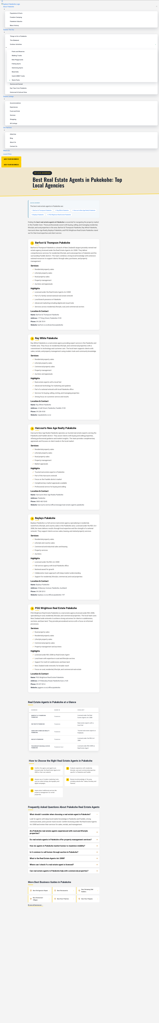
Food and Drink (15, 111)
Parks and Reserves (18, 51)
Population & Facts (16, 13)
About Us (13, 142)
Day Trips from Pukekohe (18, 88)
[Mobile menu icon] (79, 1)
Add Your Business (11, 159)
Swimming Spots (17, 68)
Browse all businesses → (35, 905)
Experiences (14, 107)
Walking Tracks (17, 55)
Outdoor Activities (16, 44)
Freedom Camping (16, 17)
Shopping (13, 119)
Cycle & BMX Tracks (18, 76)
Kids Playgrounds (17, 60)
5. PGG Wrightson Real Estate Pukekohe (59, 214)
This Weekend (14, 40)
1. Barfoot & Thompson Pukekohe (42, 210)
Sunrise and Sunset (16, 84)
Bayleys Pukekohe (37, 739)
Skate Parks (16, 80)
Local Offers (7, 154)
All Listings (13, 123)
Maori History (14, 25)
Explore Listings (8, 96)
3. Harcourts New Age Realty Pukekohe (84, 210)
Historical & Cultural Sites (18, 92)
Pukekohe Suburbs (16, 21)
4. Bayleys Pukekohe (38, 214)
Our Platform (7, 127)
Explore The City (8, 30)
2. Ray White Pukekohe (62, 210)
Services (12, 115)
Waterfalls (15, 72)
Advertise (13, 134)
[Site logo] (10, 4)
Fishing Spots (16, 64)
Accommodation (15, 103)
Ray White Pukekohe (38, 724)
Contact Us (13, 146)
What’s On (6, 150)
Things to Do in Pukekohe (18, 36)
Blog (11, 138)
